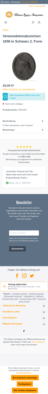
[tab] (23, 123)
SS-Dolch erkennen (36, 294)
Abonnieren (17, 249)
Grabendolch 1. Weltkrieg (33, 296)
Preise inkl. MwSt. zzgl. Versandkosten (19, 89)
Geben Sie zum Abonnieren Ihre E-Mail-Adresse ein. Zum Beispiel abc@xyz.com (24, 239)
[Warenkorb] (43, 21)
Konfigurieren (25, 384)
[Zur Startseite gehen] (24, 14)
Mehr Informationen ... (24, 373)
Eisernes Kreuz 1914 (10, 299)
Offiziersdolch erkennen (13, 296)
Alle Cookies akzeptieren (25, 390)
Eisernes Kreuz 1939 (28, 299)
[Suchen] (33, 22)
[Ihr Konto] (39, 22)
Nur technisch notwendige (25, 378)
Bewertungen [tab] (9, 130)
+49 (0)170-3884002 (29, 2)
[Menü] (6, 22)
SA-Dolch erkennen (19, 294)
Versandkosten (38, 342)
